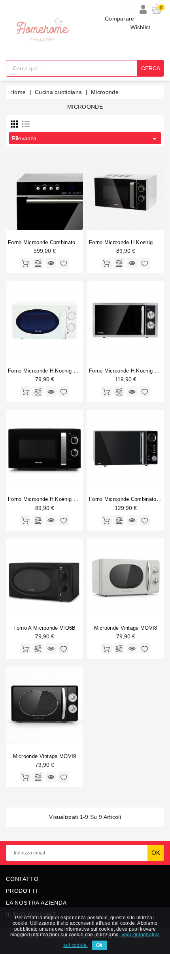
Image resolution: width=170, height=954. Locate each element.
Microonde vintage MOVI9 (44, 756)
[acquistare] (106, 263)
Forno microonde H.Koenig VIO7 (128, 371)
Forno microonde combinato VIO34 (50, 242)
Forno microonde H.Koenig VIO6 (47, 371)
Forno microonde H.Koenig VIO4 (128, 242)
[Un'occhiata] (51, 263)
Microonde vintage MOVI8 (125, 628)
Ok (99, 945)
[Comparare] (37, 263)
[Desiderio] (63, 263)
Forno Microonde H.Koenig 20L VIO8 (52, 499)
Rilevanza (85, 138)
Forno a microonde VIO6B (44, 628)
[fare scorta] (25, 263)
